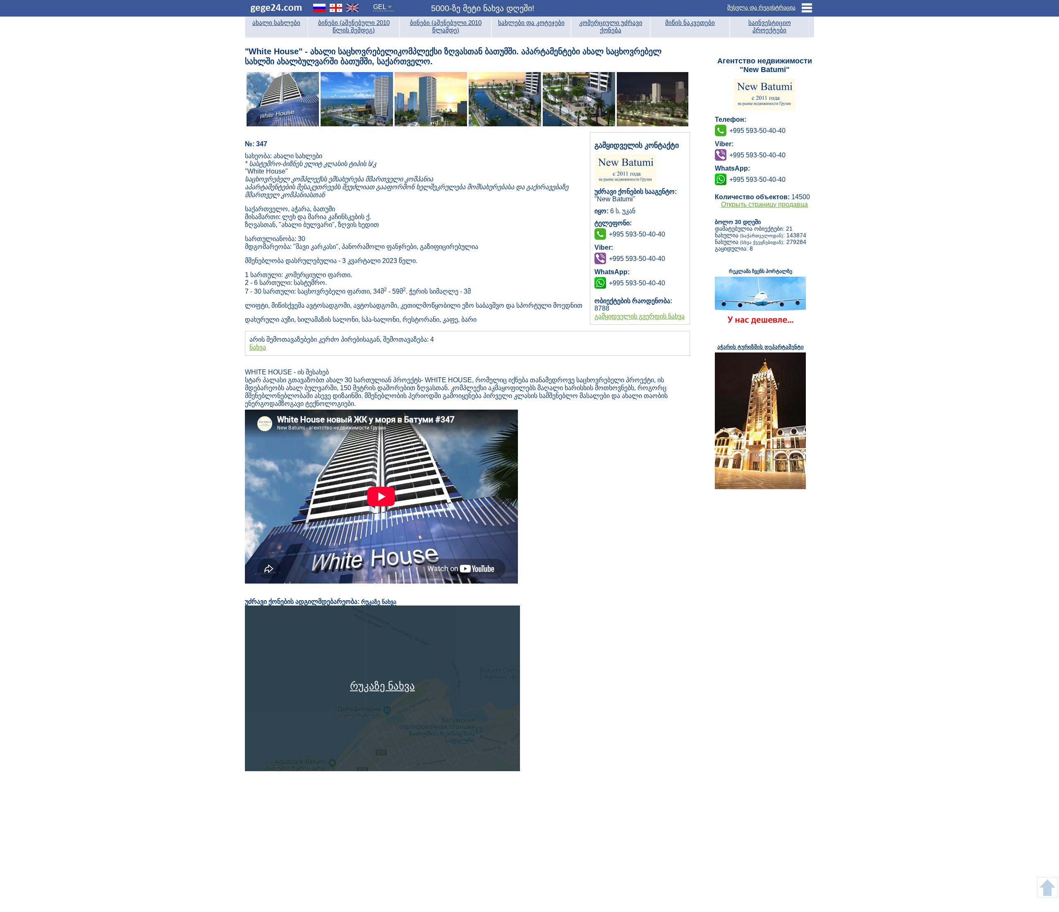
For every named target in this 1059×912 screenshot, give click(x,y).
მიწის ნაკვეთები (690, 22)
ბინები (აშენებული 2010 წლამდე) (446, 26)
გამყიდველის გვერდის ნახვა (639, 316)
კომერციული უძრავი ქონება (610, 26)
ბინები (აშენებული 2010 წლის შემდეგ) (354, 26)
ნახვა (257, 347)
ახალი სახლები (276, 22)
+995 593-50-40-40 (637, 258)
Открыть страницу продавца (764, 204)
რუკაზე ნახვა (378, 601)
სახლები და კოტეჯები (531, 22)
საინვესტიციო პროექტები (769, 26)
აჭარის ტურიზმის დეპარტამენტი (760, 347)
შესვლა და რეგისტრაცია (761, 7)
